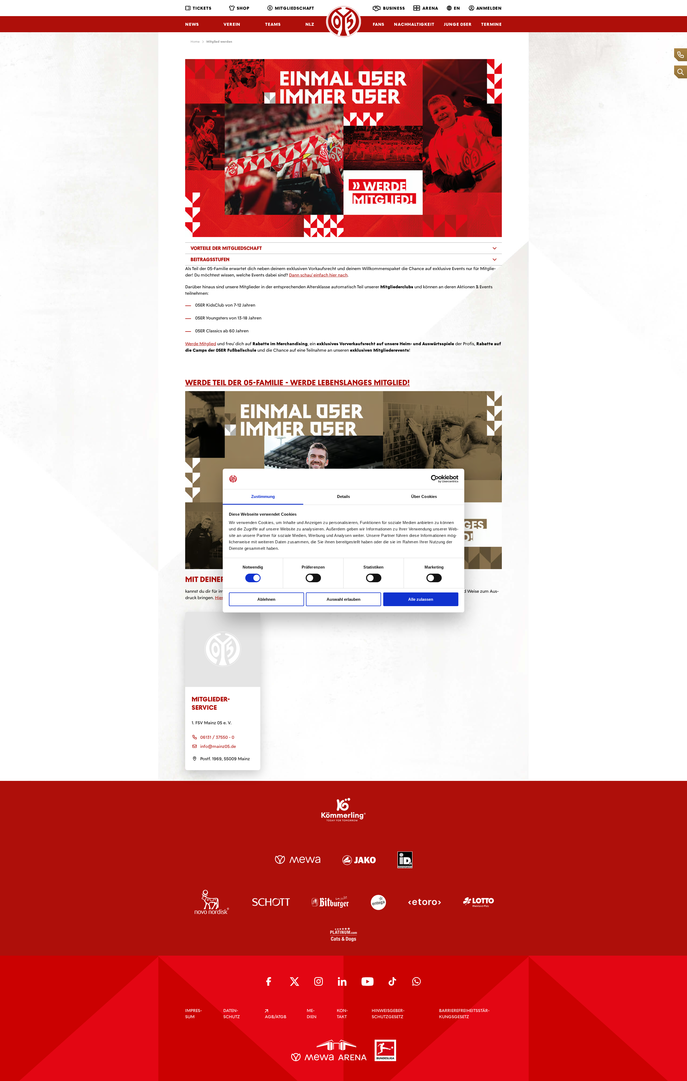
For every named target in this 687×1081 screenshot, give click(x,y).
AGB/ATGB (275, 1017)
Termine (491, 24)
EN (457, 8)
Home (195, 41)
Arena (430, 8)
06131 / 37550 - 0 (217, 737)
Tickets (202, 8)
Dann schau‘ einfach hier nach (318, 275)
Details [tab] (343, 496)
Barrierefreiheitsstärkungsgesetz (464, 1014)
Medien (311, 1014)
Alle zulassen (420, 599)
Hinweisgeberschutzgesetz (388, 1014)
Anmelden (489, 8)
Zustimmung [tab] (263, 496)
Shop (243, 8)
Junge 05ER (458, 24)
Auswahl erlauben (343, 599)
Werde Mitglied (200, 344)
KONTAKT (342, 1014)
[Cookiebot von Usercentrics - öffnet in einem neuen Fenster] (434, 479)
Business (394, 8)
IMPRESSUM (193, 1014)
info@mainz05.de (218, 746)
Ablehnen (266, 599)
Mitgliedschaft (294, 8)
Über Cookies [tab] (424, 496)
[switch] (313, 578)
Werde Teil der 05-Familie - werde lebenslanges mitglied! (297, 382)
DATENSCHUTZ (231, 1014)
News (192, 24)
